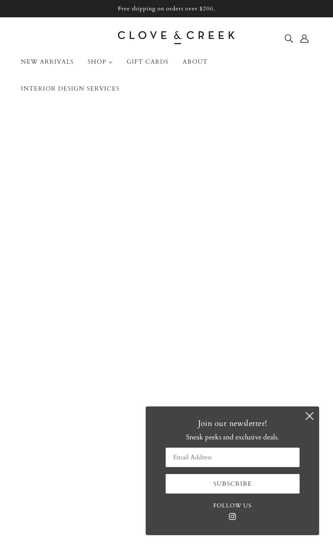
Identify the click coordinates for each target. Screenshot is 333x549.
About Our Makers (56, 343)
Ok (293, 363)
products (238, 218)
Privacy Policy (48, 405)
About (37, 322)
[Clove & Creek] (176, 42)
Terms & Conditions (58, 395)
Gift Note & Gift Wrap (62, 374)
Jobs (34, 384)
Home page (144, 218)
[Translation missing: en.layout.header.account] (304, 38)
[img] (289, 38)
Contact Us (44, 332)
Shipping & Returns (57, 363)
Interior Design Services (63, 353)
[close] (309, 416)
